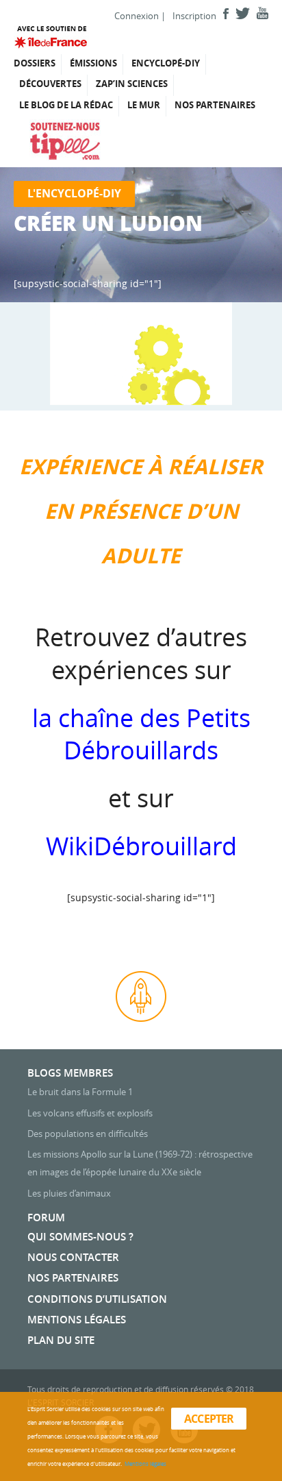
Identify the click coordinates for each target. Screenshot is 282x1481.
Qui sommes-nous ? (80, 1236)
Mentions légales (76, 1319)
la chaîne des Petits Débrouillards (141, 734)
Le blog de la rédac (66, 105)
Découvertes (50, 83)
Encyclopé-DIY (165, 63)
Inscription (194, 16)
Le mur (143, 105)
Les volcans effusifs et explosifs (90, 1113)
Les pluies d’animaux (69, 1193)
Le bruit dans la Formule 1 (80, 1092)
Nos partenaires (215, 105)
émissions (93, 63)
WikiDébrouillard (141, 845)
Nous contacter (73, 1257)
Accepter (209, 1418)
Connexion (136, 16)
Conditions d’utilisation (97, 1299)
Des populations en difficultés (87, 1133)
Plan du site (60, 1340)
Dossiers (34, 63)
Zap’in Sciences (132, 83)
